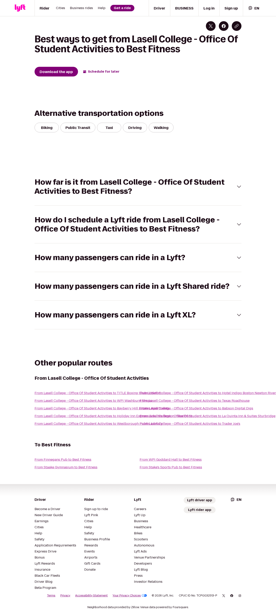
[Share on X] (211, 26)
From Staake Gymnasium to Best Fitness (66, 467)
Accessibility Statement (91, 595)
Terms (51, 595)
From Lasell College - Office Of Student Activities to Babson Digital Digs (196, 408)
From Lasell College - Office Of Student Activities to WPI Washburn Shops (93, 400)
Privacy (65, 595)
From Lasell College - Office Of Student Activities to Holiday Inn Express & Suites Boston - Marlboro (113, 416)
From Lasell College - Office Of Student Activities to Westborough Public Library (98, 423)
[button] (138, 187)
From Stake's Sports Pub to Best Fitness (171, 467)
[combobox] (253, 8)
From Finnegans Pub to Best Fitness (63, 459)
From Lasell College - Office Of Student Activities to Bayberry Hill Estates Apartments (102, 408)
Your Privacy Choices (127, 595)
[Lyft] (20, 8)
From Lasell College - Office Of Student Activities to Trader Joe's (190, 423)
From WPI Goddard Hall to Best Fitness (171, 459)
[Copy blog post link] (236, 26)
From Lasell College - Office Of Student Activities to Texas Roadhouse (195, 400)
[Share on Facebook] (224, 26)
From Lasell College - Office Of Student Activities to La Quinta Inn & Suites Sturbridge (207, 416)
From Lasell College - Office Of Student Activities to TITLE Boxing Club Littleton (98, 393)
